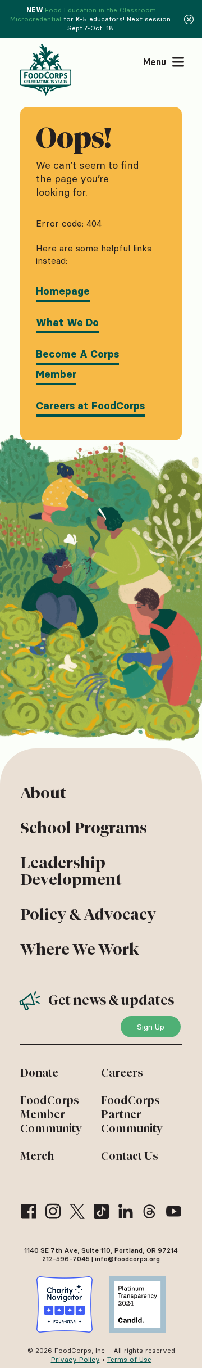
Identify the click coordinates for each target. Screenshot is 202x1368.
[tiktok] (101, 1211)
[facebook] (28, 1211)
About (43, 792)
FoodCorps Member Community (51, 1114)
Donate (39, 1073)
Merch (37, 1156)
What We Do (67, 323)
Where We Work (79, 949)
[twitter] (77, 1211)
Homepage (63, 291)
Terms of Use (129, 1359)
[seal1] (64, 1304)
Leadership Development (71, 871)
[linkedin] (125, 1211)
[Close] (188, 19)
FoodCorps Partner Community (132, 1114)
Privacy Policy (75, 1359)
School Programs (83, 827)
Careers (122, 1073)
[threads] (149, 1211)
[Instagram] (53, 1211)
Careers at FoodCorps (90, 406)
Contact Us (129, 1156)
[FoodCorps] (47, 70)
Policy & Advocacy (88, 914)
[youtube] (173, 1211)
